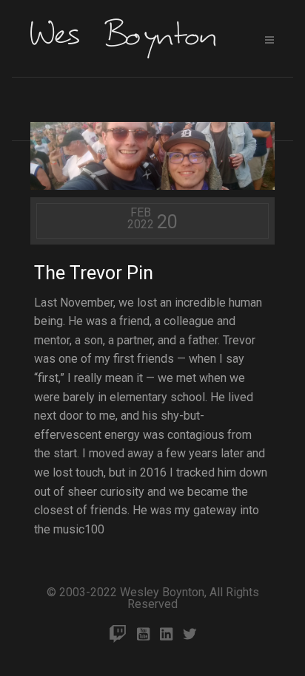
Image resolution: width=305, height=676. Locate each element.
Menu (269, 40)
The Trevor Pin (93, 273)
